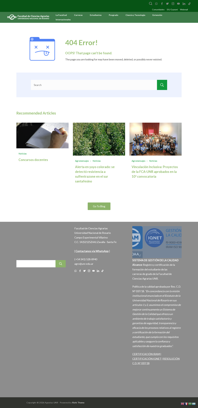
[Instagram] (173, 3)
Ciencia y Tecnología (135, 15)
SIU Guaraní (172, 9)
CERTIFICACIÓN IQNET (146, 358)
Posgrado (113, 15)
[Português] (190, 403)
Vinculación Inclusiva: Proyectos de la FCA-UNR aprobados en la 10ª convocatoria (155, 171)
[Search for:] (99, 85)
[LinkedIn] (184, 3)
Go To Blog (99, 206)
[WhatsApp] (156, 3)
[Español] (194, 403)
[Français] (186, 403)
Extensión (157, 15)
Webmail (184, 9)
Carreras (78, 15)
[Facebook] (162, 3)
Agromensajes (82, 161)
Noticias (23, 153)
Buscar (61, 263)
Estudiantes (96, 15)
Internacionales (63, 19)
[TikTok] (189, 3)
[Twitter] (167, 3)
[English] (183, 403)
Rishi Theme (78, 402)
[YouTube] (178, 3)
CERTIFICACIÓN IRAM (146, 354)
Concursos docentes (33, 160)
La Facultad (61, 15)
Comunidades (158, 9)
